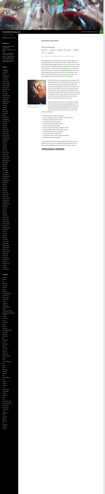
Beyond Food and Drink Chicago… (90, 31)
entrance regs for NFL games (67, 74)
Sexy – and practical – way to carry (60, 51)
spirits (3, 411)
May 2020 (4, 125)
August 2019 (5, 141)
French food (5, 332)
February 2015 (5, 241)
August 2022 (5, 103)
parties (3, 365)
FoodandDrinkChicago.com (11, 32)
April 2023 (4, 91)
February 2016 (5, 217)
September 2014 (6, 251)
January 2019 (5, 154)
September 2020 (6, 121)
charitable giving (6, 307)
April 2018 (4, 168)
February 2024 (5, 81)
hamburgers (5, 340)
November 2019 (6, 137)
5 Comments (71, 56)
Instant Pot (4, 347)
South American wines (7, 403)
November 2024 (6, 76)
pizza (3, 375)
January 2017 (5, 196)
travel (3, 414)
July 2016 (4, 208)
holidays (4, 342)
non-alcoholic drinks (6, 361)
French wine (5, 336)
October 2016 (5, 202)
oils (3, 363)
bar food (4, 279)
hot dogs (4, 346)
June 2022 (4, 107)
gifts (3, 338)
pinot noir (4, 373)
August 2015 (5, 229)
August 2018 (5, 162)
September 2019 (6, 139)
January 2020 (5, 133)
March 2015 (5, 239)
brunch (4, 289)
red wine (4, 381)
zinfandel (4, 426)
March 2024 (5, 79)
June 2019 (4, 145)
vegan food (4, 416)
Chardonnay (5, 305)
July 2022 (4, 105)
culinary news (5, 322)
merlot (3, 359)
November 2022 (6, 97)
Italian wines (5, 353)
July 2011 (4, 265)
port (3, 379)
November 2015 (6, 223)
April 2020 (4, 127)
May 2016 (4, 212)
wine (3, 422)
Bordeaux (4, 287)
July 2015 (4, 231)
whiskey (4, 418)
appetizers (4, 277)
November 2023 (6, 85)
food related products (7, 330)
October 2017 (5, 178)
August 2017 (5, 182)
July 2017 (4, 184)
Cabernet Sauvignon (6, 293)
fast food (4, 326)
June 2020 (4, 123)
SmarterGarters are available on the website (58, 143)
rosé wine (4, 385)
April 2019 (4, 148)
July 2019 (4, 143)
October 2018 (5, 158)
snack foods (5, 395)
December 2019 (5, 135)
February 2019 (5, 152)
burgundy (4, 291)
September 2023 (6, 89)
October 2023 (5, 87)
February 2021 (5, 117)
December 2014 (5, 245)
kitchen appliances (6, 355)
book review (5, 285)
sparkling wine (5, 409)
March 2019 (5, 150)
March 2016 (5, 215)
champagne (4, 303)
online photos (67, 68)
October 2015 (5, 225)
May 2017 (4, 188)
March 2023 (5, 93)
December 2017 (5, 174)
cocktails (4, 316)
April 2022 (4, 109)
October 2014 (5, 249)
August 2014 (5, 253)
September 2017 (6, 180)
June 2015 (4, 233)
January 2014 (5, 257)
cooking (4, 320)
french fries (4, 334)
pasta (3, 367)
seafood (4, 393)
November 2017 (6, 176)
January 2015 (5, 243)
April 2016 (4, 213)
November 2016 (6, 200)
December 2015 (5, 221)
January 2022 (5, 111)
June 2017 (4, 186)
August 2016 (5, 206)
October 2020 (5, 119)
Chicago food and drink (48, 47)
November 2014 (6, 247)
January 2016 (5, 219)
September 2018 (6, 160)
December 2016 (5, 198)
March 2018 (5, 170)
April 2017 (4, 190)
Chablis (4, 301)
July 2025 (4, 74)
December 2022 (5, 95)
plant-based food (6, 377)
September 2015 (6, 227)
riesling (4, 383)
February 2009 (5, 269)
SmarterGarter (45, 66)
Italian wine (4, 351)
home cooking (5, 344)
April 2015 (4, 237)
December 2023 (5, 83)
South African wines (6, 401)
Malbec (4, 357)
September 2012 (6, 259)
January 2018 (5, 172)
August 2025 (5, 72)
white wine (4, 420)
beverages (4, 283)
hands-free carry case (48, 149)
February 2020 (5, 131)
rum (3, 387)
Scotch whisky (5, 391)
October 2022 (5, 99)
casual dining (5, 299)
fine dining (4, 328)
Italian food (4, 349)
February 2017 (5, 194)
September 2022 (6, 101)
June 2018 (4, 164)
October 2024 (5, 78)
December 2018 (5, 156)
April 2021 (4, 115)
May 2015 (4, 235)
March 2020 (5, 129)
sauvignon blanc (5, 389)
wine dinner (5, 424)
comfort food (5, 318)
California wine (5, 295)
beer (3, 281)
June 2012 (4, 261)
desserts (4, 324)
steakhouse (4, 413)
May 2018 (4, 166)
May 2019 (4, 146)
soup (3, 399)
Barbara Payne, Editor (60, 56)
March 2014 (5, 255)
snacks (3, 397)
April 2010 (4, 267)
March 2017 (5, 192)
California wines (5, 297)
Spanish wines (5, 405)
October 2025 (5, 70)
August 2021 (5, 113)
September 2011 (6, 263)
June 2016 (4, 210)
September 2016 (6, 204)
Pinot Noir (4, 371)
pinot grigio (4, 369)
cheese (3, 309)
